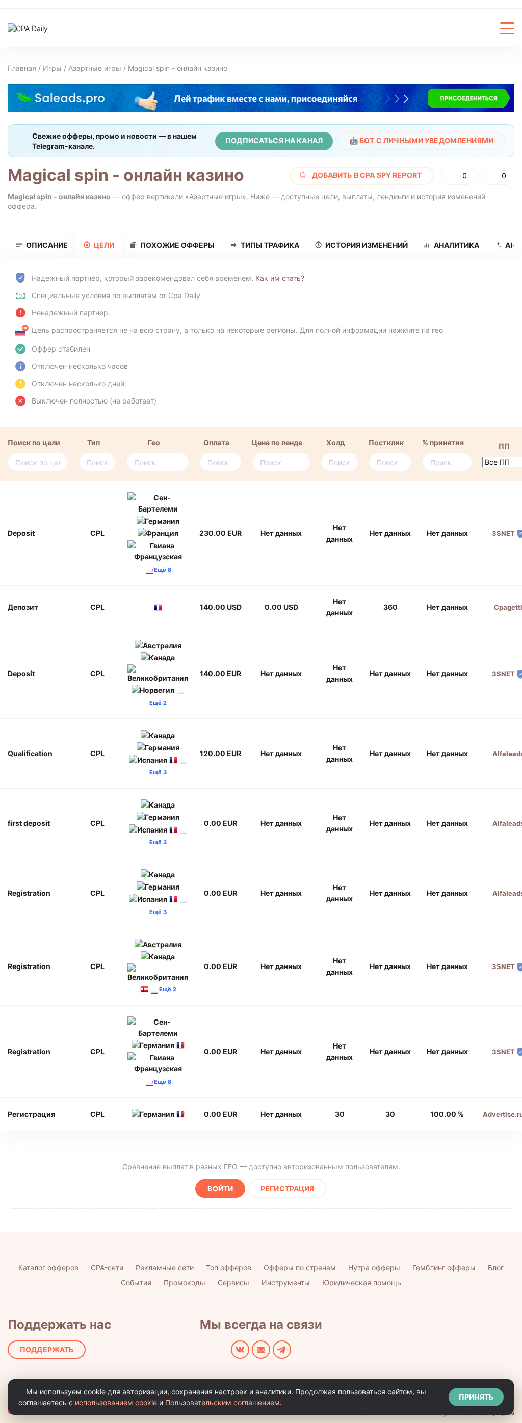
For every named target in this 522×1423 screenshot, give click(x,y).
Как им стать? (279, 278)
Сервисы (233, 1282)
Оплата (216, 442)
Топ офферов (228, 1267)
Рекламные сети (165, 1267)
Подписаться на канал (274, 140)
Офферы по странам (300, 1267)
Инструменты (286, 1282)
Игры (52, 68)
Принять (476, 1396)
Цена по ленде (277, 442)
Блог (496, 1267)
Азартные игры (94, 68)
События (136, 1282)
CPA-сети (107, 1267)
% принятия (443, 442)
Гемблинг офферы (444, 1267)
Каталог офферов (48, 1267)
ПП (504, 446)
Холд (335, 442)
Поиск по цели (34, 442)
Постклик (386, 442)
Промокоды (184, 1282)
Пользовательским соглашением (222, 1402)
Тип (93, 442)
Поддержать (46, 1349)
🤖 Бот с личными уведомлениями (421, 140)
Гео (154, 442)
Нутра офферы (374, 1267)
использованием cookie (116, 1402)
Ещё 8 (162, 569)
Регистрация (287, 1188)
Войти (220, 1188)
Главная (22, 68)
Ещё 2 (167, 989)
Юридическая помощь (361, 1282)
